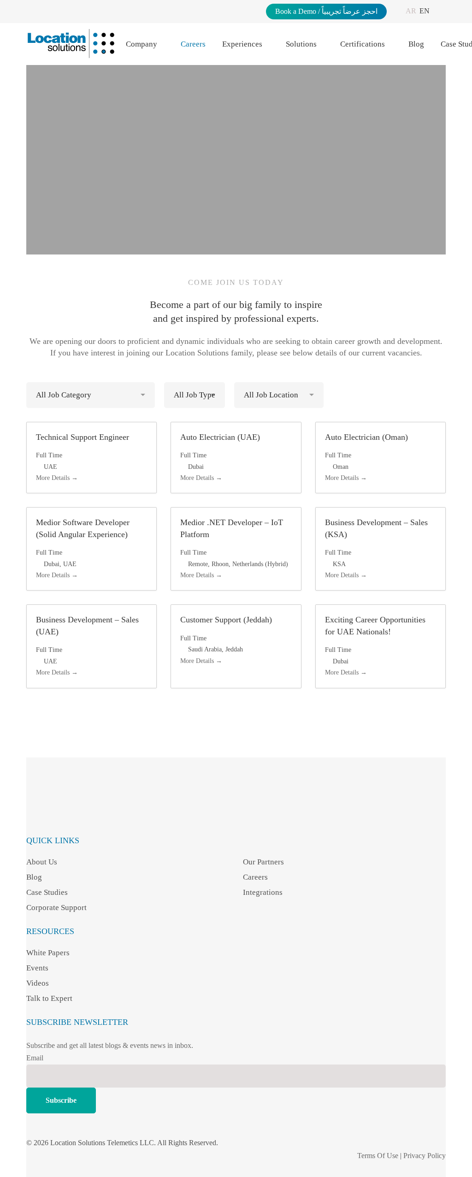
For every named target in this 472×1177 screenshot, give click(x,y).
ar (411, 11)
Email (34, 1058)
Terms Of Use (377, 1155)
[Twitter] (111, 813)
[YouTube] (91, 813)
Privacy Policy (424, 1155)
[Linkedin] (71, 813)
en (424, 11)
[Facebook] (32, 813)
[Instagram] (51, 813)
